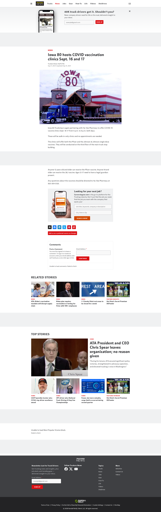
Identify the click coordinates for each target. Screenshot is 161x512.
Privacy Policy (55, 505)
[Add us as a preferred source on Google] (74, 227)
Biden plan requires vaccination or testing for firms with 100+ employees (66, 303)
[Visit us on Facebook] (66, 469)
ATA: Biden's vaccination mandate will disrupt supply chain (41, 303)
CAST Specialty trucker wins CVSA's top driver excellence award (42, 400)
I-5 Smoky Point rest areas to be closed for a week (92, 302)
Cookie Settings (98, 505)
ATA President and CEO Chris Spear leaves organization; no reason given (110, 349)
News (50, 50)
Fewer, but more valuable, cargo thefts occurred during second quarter (92, 400)
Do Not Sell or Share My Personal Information (76, 505)
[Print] (50, 227)
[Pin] (69, 227)
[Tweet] (64, 227)
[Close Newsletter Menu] (129, 11)
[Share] (54, 227)
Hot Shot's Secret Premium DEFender (117, 302)
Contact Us (108, 505)
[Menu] (31, 3)
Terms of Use (45, 505)
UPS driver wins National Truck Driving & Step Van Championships (65, 400)
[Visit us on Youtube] (76, 469)
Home (92, 339)
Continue (83, 258)
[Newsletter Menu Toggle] (130, 3)
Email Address (81, 249)
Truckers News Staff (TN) (56, 64)
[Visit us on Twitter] (71, 469)
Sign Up (99, 22)
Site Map (117, 505)
